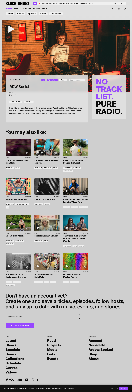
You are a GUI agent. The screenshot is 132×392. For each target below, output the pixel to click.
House (17, 167)
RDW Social (19, 87)
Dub (7, 207)
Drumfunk (74, 207)
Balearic (66, 207)
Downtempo (67, 167)
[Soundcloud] (19, 380)
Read (51, 340)
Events (36, 9)
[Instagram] (33, 380)
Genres (12, 368)
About (94, 359)
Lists (51, 354)
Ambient (8, 282)
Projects (54, 345)
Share (63, 80)
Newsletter (98, 345)
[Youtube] (26, 380)
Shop (44, 9)
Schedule (13, 363)
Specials (32, 13)
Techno (28, 102)
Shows (20, 13)
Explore (26, 9)
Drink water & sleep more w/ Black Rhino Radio (71, 3)
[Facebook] (37, 380)
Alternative (10, 204)
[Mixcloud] (10, 380)
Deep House (38, 167)
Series (43, 13)
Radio (9, 9)
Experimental (68, 171)
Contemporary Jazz (22, 204)
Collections (56, 13)
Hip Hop (46, 282)
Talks (46, 240)
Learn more (113, 388)
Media (52, 350)
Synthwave (9, 244)
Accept (123, 388)
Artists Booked (101, 350)
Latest (10, 13)
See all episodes (76, 80)
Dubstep (66, 282)
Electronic (16, 102)
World (53, 282)
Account (95, 340)
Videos (17, 9)
